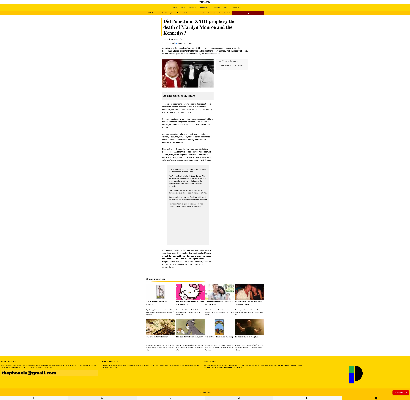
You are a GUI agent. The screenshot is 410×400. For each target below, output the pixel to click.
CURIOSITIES (204, 7)
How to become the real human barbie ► (217, 13)
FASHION (217, 7)
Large (190, 43)
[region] (232, 89)
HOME (175, 7)
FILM (226, 7)
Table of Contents (230, 61)
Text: (164, 43)
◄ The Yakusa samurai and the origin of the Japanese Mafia (167, 13)
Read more (48, 367)
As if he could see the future (232, 66)
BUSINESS (192, 7)
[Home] (375, 399)
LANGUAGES (235, 8)
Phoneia (205, 2)
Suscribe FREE (402, 392)
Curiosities (168, 39)
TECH (183, 7)
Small (172, 43)
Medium (181, 43)
